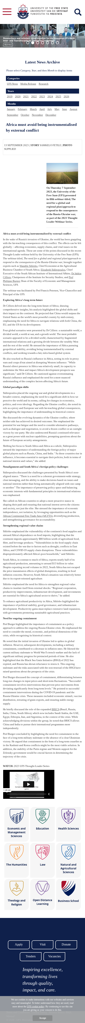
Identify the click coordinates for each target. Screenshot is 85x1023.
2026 (66, 96)
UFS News (12, 83)
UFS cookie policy (35, 1006)
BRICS (55, 709)
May (57, 109)
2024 (50, 96)
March (33, 109)
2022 (34, 96)
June (64, 109)
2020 (18, 96)
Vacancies (54, 956)
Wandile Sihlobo (29, 265)
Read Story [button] (8, 45)
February (22, 109)
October (25, 114)
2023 (42, 96)
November (37, 114)
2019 (9, 96)
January (11, 109)
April (42, 109)
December (50, 114)
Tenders (31, 956)
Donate (66, 944)
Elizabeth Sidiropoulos (53, 269)
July (49, 109)
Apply (19, 944)
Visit (42, 944)
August (73, 109)
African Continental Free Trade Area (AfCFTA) (28, 515)
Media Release (28, 83)
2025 (58, 96)
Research (43, 83)
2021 (26, 96)
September (12, 114)
